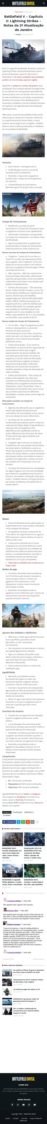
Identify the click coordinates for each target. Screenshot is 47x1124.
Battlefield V (29, 812)
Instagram (35, 794)
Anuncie (24, 1118)
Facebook (21, 797)
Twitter (26, 794)
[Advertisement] (23, 1043)
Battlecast (23, 1121)
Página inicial (19, 12)
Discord (38, 802)
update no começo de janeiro (25, 85)
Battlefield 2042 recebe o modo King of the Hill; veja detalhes (33, 882)
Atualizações (28, 12)
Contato (15, 1118)
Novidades (7, 815)
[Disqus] (23, 925)
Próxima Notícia (38, 959)
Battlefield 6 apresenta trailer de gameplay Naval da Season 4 (26, 1000)
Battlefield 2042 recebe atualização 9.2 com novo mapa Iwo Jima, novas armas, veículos (12, 853)
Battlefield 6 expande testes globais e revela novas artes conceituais (12, 882)
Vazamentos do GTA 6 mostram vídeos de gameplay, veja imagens (28, 981)
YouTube (19, 800)
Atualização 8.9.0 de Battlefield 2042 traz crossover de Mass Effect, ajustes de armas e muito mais (33, 853)
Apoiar (7, 1118)
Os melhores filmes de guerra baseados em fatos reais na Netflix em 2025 (28, 971)
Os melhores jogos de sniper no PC (26, 989)
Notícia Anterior (8, 959)
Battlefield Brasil (30, 1114)
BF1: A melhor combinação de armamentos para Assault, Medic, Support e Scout (26, 1011)
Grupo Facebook (36, 1118)
